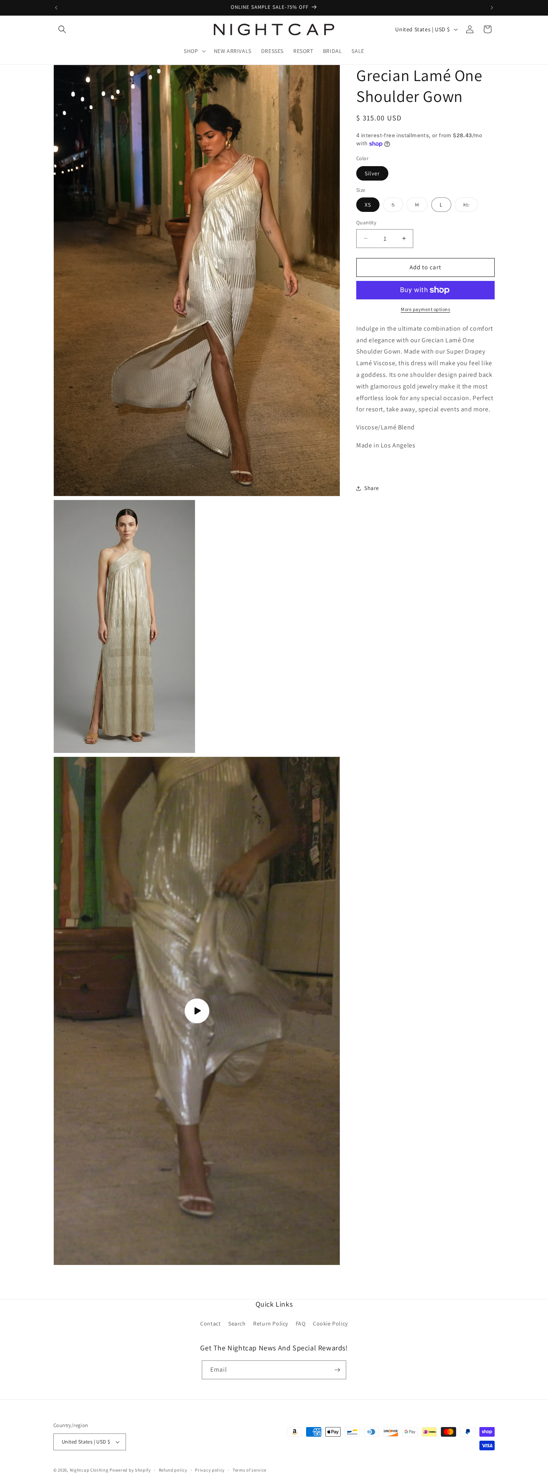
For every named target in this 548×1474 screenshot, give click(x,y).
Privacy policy (210, 1469)
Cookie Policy (330, 1324)
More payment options (425, 309)
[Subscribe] (337, 1369)
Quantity (366, 222)
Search (237, 1324)
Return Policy (270, 1324)
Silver (372, 173)
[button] (62, 29)
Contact (210, 1324)
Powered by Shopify (130, 1470)
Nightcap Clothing (89, 1470)
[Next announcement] (492, 7)
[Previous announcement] (56, 7)
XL (470, 206)
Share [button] (371, 488)
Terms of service (249, 1469)
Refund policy (173, 1469)
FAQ (301, 1324)
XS (368, 204)
